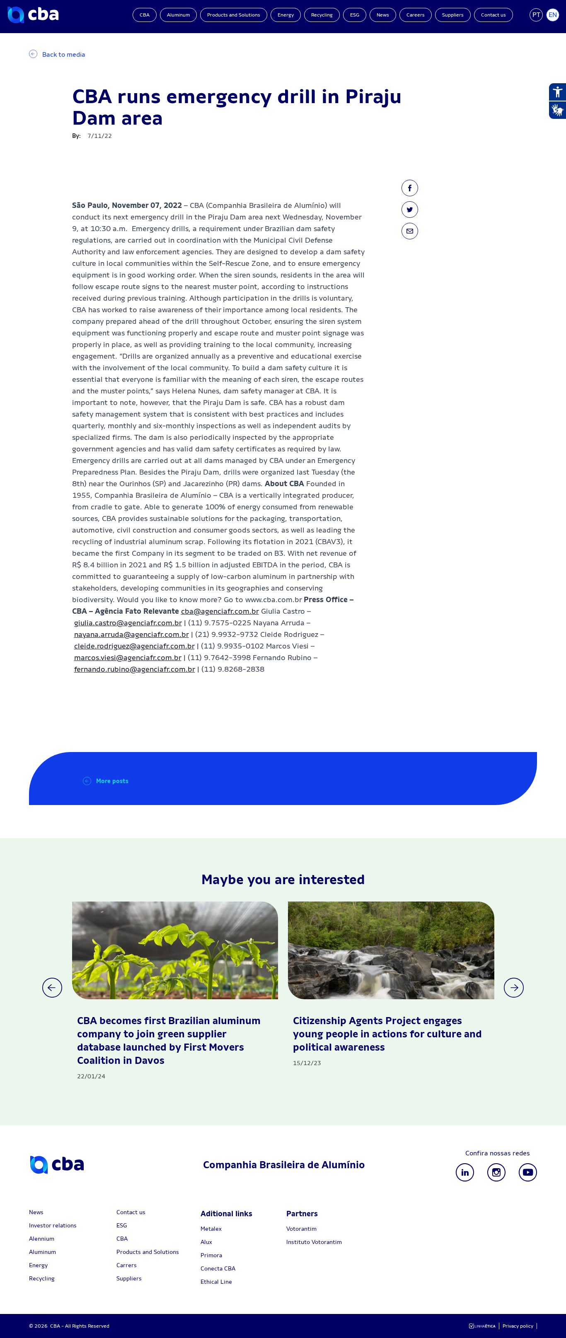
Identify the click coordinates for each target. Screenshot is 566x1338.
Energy (286, 15)
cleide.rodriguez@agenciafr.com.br (134, 645)
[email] (410, 231)
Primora (211, 1255)
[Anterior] (52, 988)
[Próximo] (514, 988)
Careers (415, 15)
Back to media (63, 54)
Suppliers (453, 15)
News (383, 15)
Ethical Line (216, 1281)
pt (536, 15)
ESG (354, 15)
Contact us (493, 15)
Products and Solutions (233, 15)
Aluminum (178, 15)
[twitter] (410, 209)
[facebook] (410, 188)
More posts (112, 781)
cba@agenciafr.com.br (220, 611)
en (553, 15)
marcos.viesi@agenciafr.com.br (127, 657)
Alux (206, 1242)
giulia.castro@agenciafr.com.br (128, 622)
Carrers (126, 1265)
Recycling (322, 15)
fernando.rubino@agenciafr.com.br (134, 669)
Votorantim (301, 1228)
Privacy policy (518, 1326)
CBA (145, 15)
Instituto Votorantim (314, 1242)
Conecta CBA (218, 1268)
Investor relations (53, 1225)
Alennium (41, 1238)
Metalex (211, 1228)
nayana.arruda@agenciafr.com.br (131, 634)
